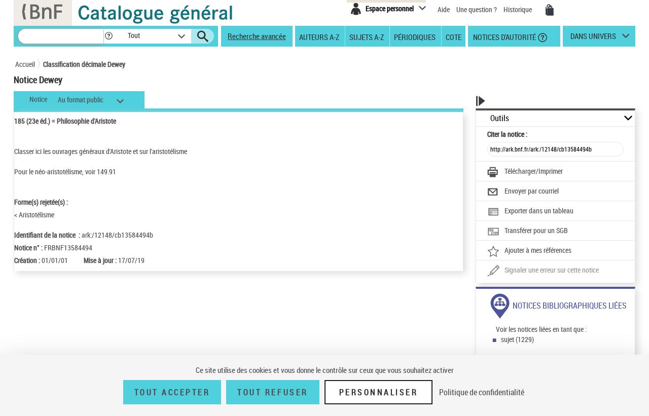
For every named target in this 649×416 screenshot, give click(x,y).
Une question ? (477, 9)
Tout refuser (272, 392)
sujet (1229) (517, 339)
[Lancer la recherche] (203, 36)
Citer (507, 134)
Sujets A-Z (366, 36)
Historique (518, 9)
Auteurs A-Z (319, 36)
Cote (453, 36)
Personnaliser (378, 392)
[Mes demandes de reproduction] (550, 10)
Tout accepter (172, 392)
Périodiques (415, 36)
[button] (108, 36)
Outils (499, 118)
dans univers (593, 38)
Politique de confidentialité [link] (481, 392)
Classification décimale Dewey (84, 64)
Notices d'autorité (504, 36)
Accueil (25, 64)
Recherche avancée (257, 36)
